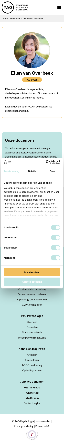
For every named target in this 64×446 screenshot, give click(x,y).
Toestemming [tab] (11, 171)
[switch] (55, 237)
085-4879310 (32, 387)
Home (5, 18)
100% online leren (32, 304)
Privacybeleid (42, 426)
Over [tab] (52, 171)
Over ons (32, 321)
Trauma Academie (32, 332)
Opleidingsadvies (32, 370)
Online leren (32, 359)
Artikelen (32, 354)
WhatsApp (32, 392)
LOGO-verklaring (32, 365)
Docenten (15, 18)
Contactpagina (32, 403)
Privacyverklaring (23, 426)
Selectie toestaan (32, 281)
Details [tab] (32, 171)
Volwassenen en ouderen (32, 294)
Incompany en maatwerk (32, 337)
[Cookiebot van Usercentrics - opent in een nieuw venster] (46, 162)
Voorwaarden (43, 421)
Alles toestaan (32, 272)
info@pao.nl (32, 397)
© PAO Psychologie (23, 421)
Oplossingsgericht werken (32, 299)
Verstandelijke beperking (32, 288)
